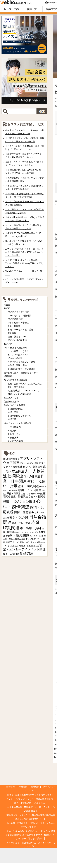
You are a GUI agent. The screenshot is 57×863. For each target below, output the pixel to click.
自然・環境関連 (17, 536)
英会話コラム (23, 3)
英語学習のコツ (15, 419)
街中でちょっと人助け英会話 (17, 423)
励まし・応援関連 (10, 490)
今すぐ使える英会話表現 (15, 347)
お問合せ (23, 787)
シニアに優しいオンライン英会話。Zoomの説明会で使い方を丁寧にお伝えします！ (24, 263)
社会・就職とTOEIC (17, 336)
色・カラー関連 (36, 536)
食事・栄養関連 (11, 553)
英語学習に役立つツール (19, 416)
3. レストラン (14, 434)
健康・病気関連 (28, 486)
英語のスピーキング (28, 542)
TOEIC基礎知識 (15, 319)
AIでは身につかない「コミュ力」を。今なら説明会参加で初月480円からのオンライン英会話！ (24, 252)
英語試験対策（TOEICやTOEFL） (24, 390)
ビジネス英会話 (15, 358)
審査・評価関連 (19, 496)
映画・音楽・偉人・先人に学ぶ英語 (25, 383)
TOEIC (7, 308)
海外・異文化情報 (16, 387)
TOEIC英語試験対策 (11, 459)
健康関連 (42, 486)
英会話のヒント (11, 398)
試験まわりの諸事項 (17, 340)
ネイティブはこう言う (18, 355)
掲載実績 (8, 376)
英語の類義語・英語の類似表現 (27, 546)
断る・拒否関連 (19, 517)
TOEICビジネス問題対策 (19, 315)
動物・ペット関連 (29, 490)
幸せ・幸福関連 (36, 496)
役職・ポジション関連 (19, 501)
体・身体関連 (32, 476)
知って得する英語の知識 (15, 380)
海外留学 (12, 333)
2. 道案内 (12, 430)
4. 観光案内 (13, 437)
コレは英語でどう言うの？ (20, 351)
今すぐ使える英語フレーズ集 (21, 362)
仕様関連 (15, 476)
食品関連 (26, 553)
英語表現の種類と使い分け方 (21, 369)
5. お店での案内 (15, 441)
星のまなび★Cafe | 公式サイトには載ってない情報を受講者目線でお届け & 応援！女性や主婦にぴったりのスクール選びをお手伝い (30, 835)
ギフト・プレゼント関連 (29, 463)
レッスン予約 (11, 9)
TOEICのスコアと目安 (18, 312)
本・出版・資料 (30, 528)
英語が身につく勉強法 (14, 405)
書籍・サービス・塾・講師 (20, 329)
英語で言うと (12, 542)
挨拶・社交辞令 (24, 512)
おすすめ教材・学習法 (18, 322)
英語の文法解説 (15, 409)
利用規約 (35, 787)
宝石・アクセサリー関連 (32, 493)
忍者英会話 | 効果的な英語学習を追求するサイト (30, 795)
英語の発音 (13, 412)
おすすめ (8, 344)
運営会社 (10, 787)
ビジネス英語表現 (32, 466)
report (7, 305)
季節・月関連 (14, 493)
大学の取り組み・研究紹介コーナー (21, 373)
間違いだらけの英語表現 (19, 394)
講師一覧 (32, 9)
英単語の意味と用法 (17, 365)
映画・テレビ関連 (21, 523)
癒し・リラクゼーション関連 (27, 532)
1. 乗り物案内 (14, 427)
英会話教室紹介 (11, 401)
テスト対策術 (14, 326)
